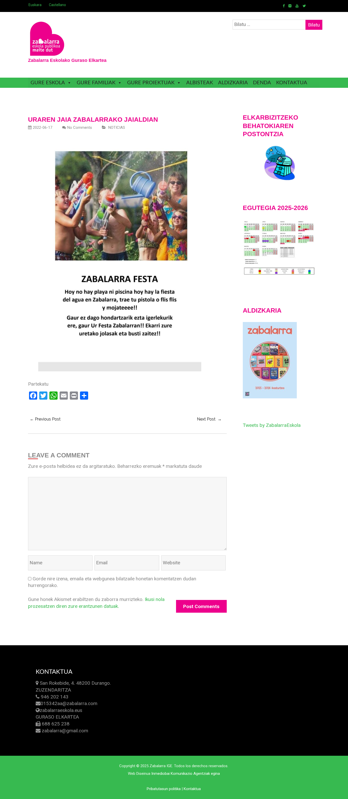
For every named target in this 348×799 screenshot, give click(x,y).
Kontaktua (192, 789)
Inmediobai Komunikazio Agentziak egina (185, 773)
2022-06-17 (42, 127)
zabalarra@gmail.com (65, 731)
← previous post (45, 419)
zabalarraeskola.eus (61, 710)
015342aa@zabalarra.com (69, 703)
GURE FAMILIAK (96, 82)
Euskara (35, 5)
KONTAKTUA (291, 82)
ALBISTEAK (199, 82)
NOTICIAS (116, 127)
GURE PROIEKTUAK (151, 82)
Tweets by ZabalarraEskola (272, 425)
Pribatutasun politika (164, 789)
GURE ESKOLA (48, 82)
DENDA (262, 82)
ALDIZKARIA (233, 82)
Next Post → (209, 419)
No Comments (79, 127)
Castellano (57, 5)
